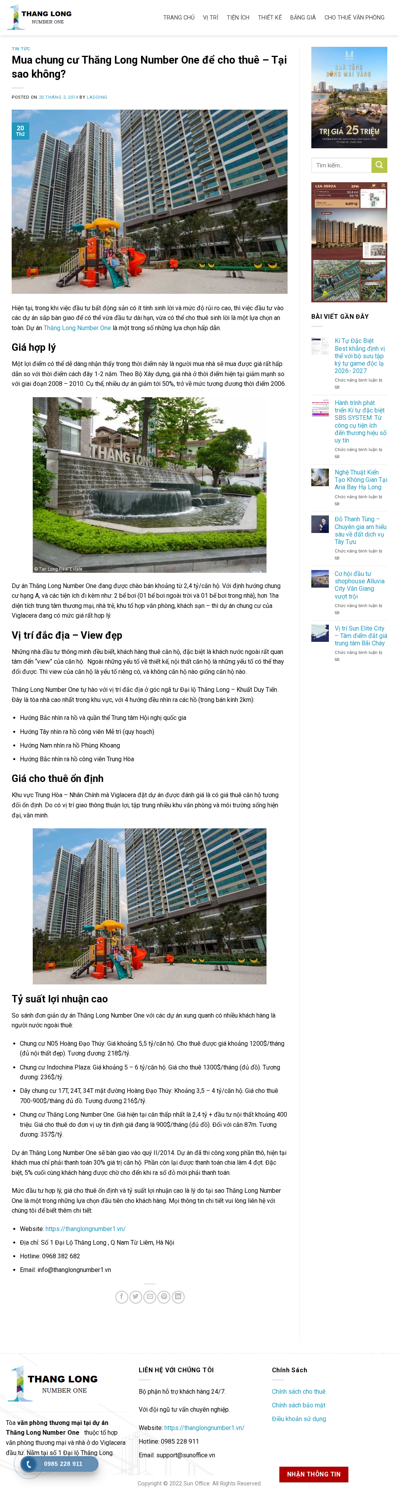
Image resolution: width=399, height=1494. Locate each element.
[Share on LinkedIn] (178, 1297)
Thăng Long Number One (77, 328)
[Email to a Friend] (149, 1297)
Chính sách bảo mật (298, 1405)
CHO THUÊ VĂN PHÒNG (355, 17)
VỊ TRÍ (210, 17)
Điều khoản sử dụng (299, 1419)
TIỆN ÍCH (238, 17)
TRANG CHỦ (178, 17)
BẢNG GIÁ (303, 17)
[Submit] (379, 165)
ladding (97, 97)
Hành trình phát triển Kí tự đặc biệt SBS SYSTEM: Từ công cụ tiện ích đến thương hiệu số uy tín (361, 421)
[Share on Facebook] (121, 1297)
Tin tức (21, 49)
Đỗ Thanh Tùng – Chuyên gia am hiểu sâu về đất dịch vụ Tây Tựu (361, 530)
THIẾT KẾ (270, 17)
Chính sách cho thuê (299, 1391)
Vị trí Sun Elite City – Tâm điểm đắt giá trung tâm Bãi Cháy (361, 636)
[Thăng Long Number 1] (47, 17)
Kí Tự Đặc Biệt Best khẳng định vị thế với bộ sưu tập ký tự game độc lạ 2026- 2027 (360, 356)
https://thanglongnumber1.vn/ (86, 1229)
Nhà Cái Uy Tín (316, 1433)
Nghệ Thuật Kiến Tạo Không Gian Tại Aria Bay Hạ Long (361, 480)
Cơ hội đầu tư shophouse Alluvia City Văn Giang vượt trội (360, 585)
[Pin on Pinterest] (163, 1297)
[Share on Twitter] (135, 1297)
